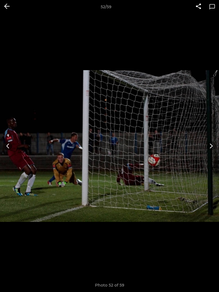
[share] (198, 7)
